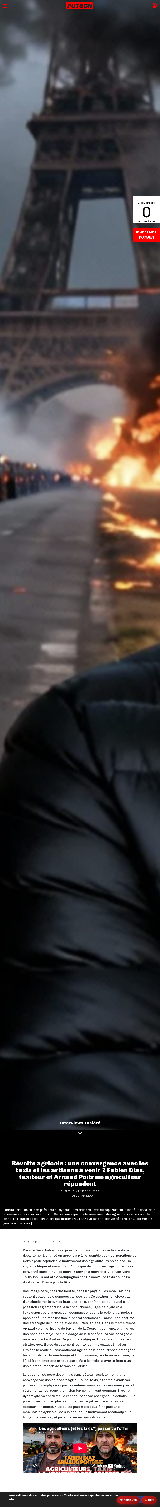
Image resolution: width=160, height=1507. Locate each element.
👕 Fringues (128, 1499)
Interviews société (80, 1123)
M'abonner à (146, 232)
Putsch (63, 1242)
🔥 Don (149, 1499)
